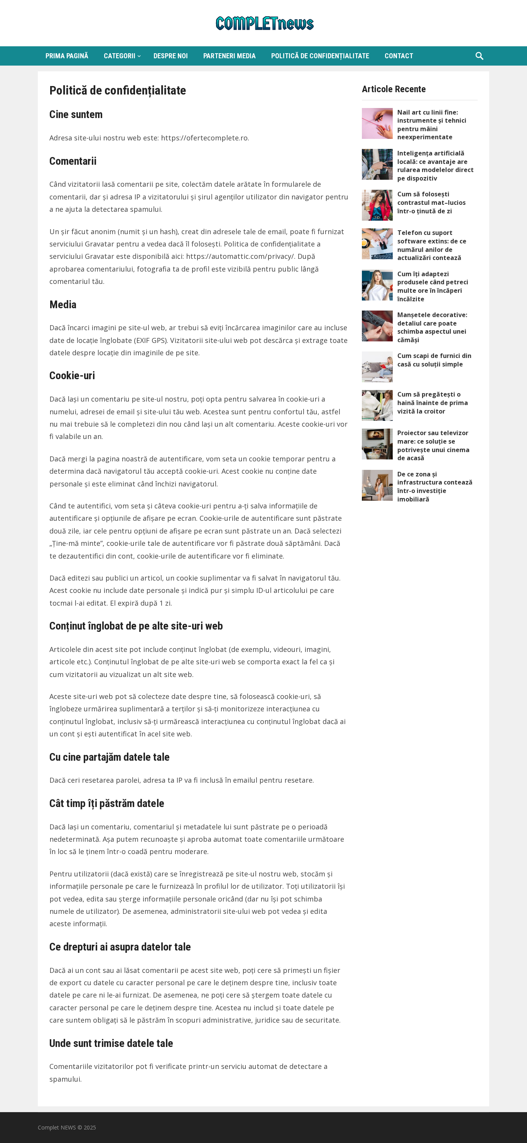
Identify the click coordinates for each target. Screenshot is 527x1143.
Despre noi (171, 56)
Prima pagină (67, 56)
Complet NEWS (57, 1127)
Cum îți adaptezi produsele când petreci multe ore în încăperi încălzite (432, 286)
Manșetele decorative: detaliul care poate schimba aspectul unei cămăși (432, 327)
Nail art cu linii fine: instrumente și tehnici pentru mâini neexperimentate (431, 125)
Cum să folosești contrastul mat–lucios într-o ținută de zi (431, 202)
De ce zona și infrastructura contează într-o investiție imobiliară (435, 486)
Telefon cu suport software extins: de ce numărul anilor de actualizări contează (431, 245)
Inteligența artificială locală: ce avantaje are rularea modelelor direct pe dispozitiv (435, 165)
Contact (399, 56)
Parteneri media (229, 56)
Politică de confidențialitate (320, 56)
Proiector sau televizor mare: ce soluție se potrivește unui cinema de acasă (433, 445)
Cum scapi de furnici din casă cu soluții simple (434, 359)
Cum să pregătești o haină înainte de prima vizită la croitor (432, 402)
